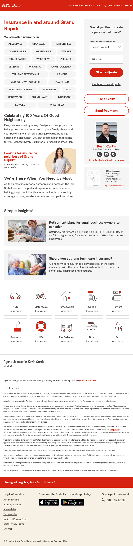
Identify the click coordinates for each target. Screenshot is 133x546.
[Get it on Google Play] (72, 502)
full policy (114, 429)
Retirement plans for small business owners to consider (84, 225)
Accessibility (9, 509)
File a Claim (106, 99)
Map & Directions (116, 186)
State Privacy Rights (13, 524)
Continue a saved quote (106, 84)
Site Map (8, 529)
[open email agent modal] (106, 155)
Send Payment (106, 111)
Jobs (99, 6)
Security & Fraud (12, 504)
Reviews (89, 6)
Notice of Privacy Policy (15, 519)
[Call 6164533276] (99, 154)
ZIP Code (97, 59)
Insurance (74, 6)
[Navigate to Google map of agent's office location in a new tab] (113, 154)
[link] (11, 5)
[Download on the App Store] (49, 502)
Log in (128, 6)
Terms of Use (10, 514)
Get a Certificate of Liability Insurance (106, 160)
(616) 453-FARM (115, 6)
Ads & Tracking (11, 500)
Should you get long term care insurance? (80, 258)
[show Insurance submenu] (81, 5)
